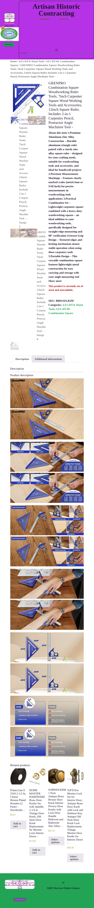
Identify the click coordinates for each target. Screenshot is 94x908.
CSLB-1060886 (9, 23)
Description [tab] (22, 358)
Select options (55, 841)
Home (21, 53)
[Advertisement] (56, 34)
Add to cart (17, 825)
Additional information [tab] (48, 358)
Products (25, 53)
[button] (3, 28)
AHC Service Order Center (63, 888)
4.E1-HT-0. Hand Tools (31, 61)
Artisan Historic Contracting (56, 10)
